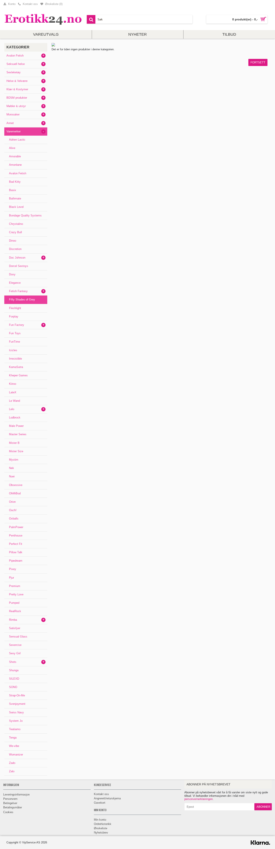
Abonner (263, 806)
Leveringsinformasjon (16, 794)
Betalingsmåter (12, 807)
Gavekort (99, 802)
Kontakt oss (101, 794)
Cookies (8, 812)
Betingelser (10, 803)
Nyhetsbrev (101, 832)
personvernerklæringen (198, 799)
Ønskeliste (100, 828)
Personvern (10, 798)
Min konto (100, 819)
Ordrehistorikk (102, 824)
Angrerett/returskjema (107, 798)
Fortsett (258, 62)
